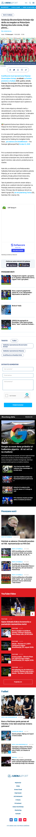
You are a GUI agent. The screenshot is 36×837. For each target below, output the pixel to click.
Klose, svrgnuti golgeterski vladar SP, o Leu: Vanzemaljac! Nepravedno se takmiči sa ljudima (22, 292)
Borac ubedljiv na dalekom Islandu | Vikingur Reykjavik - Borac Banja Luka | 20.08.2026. (22, 632)
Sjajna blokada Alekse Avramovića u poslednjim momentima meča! (16, 623)
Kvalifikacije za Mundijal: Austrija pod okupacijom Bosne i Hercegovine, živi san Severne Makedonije (23, 567)
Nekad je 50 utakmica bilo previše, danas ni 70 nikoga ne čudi (23, 489)
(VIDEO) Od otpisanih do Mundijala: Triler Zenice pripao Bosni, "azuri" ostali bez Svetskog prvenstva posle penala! (23, 322)
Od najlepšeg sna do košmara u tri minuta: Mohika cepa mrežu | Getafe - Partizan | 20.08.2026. (23, 671)
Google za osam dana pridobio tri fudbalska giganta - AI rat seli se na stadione (17, 449)
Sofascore (14, 254)
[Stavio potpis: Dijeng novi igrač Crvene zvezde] (6, 735)
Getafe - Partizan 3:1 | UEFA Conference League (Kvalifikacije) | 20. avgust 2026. (23, 645)
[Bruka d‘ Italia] (6, 310)
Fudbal (14, 341)
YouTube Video (8, 593)
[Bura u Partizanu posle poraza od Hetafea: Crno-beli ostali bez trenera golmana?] (18, 707)
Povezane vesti (8, 272)
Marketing (18, 810)
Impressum (18, 793)
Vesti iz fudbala (7, 15)
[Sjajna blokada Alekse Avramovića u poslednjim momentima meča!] (18, 606)
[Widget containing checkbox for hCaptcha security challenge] (17, 395)
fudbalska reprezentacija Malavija (13, 351)
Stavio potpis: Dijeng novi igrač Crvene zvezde (23, 735)
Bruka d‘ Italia (16, 306)
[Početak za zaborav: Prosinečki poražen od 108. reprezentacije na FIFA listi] (18, 527)
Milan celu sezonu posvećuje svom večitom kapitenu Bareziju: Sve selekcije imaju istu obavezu (23, 761)
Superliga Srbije (17, 731)
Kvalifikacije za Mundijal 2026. (12, 355)
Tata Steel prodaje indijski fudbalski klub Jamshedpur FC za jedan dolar (23, 468)
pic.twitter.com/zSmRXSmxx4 (16, 142)
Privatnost (18, 803)
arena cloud (18, 789)
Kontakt (18, 814)
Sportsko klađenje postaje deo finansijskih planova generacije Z (23, 478)
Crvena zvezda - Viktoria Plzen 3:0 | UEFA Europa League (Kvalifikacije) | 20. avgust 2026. (23, 658)
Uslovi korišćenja (18, 807)
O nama (18, 800)
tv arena (10, 825)
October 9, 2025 (24, 144)
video (18, 786)
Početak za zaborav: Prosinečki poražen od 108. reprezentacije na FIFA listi (17, 542)
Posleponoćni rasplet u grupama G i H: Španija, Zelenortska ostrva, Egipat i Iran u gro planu (23, 277)
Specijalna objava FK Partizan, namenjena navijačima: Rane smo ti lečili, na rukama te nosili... (22, 749)
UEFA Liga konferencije (9, 717)
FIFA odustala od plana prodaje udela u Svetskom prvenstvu (23, 499)
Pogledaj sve (28, 417)
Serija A (14, 757)
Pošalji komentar (18, 405)
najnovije (18, 783)
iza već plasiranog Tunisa (22, 193)
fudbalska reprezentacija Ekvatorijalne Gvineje (15, 346)
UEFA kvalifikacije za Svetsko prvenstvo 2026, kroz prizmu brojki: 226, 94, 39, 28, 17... (22, 553)
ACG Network (18, 796)
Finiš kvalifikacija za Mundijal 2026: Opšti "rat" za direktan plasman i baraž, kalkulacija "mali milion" (22, 579)
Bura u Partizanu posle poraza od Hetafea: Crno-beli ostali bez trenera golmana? (16, 723)
